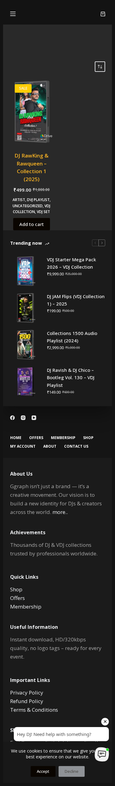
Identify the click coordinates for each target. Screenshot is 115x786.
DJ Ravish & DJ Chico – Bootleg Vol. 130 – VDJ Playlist (70, 377)
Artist (19, 199)
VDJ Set (43, 211)
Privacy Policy (26, 692)
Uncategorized (28, 205)
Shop (88, 437)
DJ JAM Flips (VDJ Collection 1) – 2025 (76, 300)
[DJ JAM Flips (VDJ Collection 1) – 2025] (25, 308)
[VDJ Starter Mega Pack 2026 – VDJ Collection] (25, 271)
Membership (63, 437)
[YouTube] (34, 417)
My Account (23, 446)
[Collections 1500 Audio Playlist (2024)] (25, 344)
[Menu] (13, 14)
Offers (36, 437)
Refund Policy (26, 701)
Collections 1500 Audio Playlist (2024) (72, 337)
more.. (60, 512)
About (49, 446)
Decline (72, 771)
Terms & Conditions (34, 709)
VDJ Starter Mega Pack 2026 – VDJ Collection (71, 263)
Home (15, 437)
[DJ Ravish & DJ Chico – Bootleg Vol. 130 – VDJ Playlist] (25, 381)
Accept (43, 771)
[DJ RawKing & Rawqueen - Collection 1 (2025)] (31, 112)
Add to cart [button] (31, 224)
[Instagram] (23, 417)
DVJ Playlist (38, 199)
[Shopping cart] (103, 14)
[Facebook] (12, 417)
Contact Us (76, 446)
